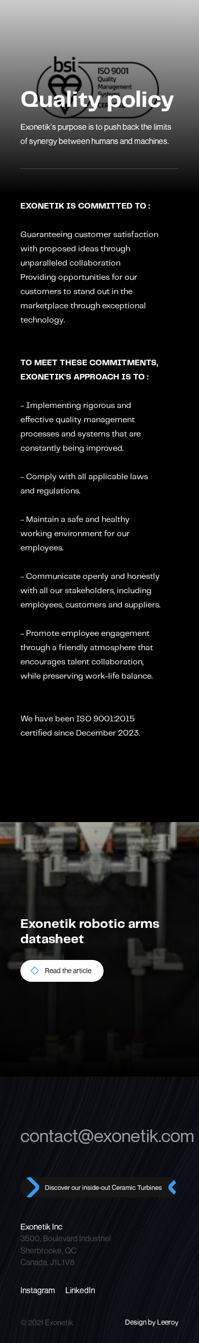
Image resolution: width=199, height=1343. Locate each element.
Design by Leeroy (152, 1322)
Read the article (68, 970)
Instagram (37, 1290)
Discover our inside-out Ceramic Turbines (103, 1187)
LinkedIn (80, 1290)
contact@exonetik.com (99, 1135)
